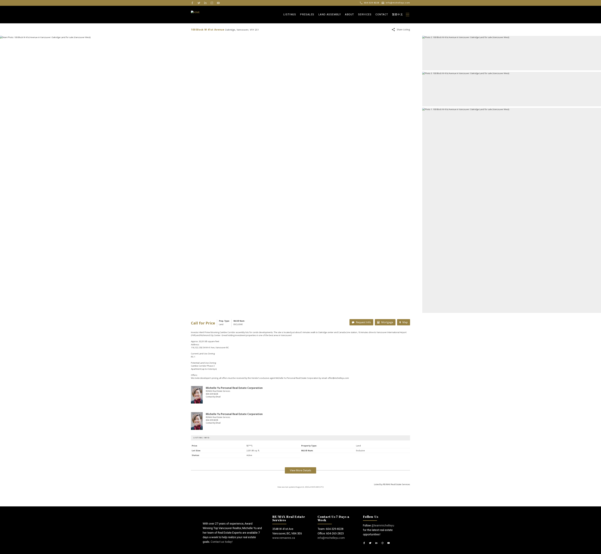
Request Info (363, 322)
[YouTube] (218, 3)
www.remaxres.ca (283, 537)
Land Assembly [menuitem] (329, 14)
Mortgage (387, 322)
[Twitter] (199, 3)
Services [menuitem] (365, 14)
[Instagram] (212, 3)
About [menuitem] (349, 14)
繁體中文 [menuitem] (397, 14)
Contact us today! (222, 541)
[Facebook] (192, 3)
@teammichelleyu (383, 525)
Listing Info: (201, 438)
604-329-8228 (212, 394)
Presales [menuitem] (307, 14)
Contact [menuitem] (381, 14)
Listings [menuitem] (289, 14)
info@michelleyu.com (331, 537)
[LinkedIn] (205, 3)
